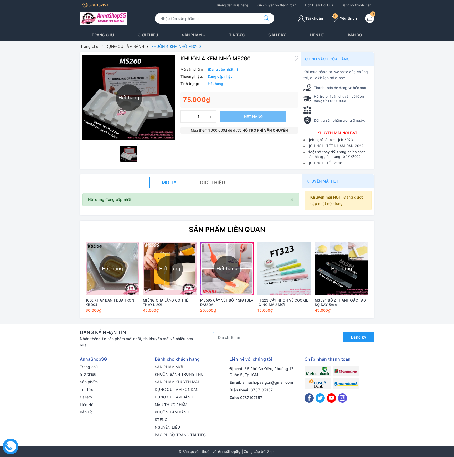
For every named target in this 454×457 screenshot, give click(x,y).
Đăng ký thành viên (357, 5)
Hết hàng (253, 116)
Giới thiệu (148, 35)
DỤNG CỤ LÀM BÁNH (174, 397)
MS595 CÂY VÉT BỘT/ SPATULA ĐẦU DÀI (227, 302)
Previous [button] (69, 281)
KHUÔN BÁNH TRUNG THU (179, 374)
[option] (129, 153)
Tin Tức (237, 35)
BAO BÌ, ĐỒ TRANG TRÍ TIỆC (180, 435)
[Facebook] (309, 398)
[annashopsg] (103, 18)
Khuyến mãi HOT (322, 181)
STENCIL (163, 419)
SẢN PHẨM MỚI (169, 367)
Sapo (271, 451)
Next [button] (385, 281)
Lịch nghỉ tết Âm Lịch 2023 (330, 140)
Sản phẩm (192, 35)
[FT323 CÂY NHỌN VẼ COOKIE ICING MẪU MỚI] (284, 268)
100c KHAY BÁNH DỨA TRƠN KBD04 (110, 302)
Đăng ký (359, 337)
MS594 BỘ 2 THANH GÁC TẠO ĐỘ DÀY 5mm (340, 302)
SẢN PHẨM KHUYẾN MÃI (177, 382)
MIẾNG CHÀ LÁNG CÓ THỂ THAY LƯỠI (165, 302)
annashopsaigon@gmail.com (267, 382)
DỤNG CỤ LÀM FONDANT (178, 389)
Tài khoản (314, 18)
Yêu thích (345, 18)
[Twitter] (320, 398)
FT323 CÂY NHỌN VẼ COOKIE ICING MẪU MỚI (282, 302)
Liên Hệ (317, 35)
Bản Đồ (355, 35)
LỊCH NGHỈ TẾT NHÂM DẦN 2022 (335, 146)
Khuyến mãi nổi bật (337, 133)
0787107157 (98, 5)
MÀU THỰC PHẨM (171, 404)
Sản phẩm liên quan (227, 229)
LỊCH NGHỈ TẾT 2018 (324, 163)
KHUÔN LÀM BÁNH (172, 412)
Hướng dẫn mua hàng (232, 5)
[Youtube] (331, 398)
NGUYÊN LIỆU (167, 427)
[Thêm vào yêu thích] (295, 58)
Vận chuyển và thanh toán (276, 5)
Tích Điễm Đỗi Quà (319, 5)
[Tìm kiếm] (266, 18)
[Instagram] (342, 398)
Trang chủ (103, 35)
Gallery (277, 35)
